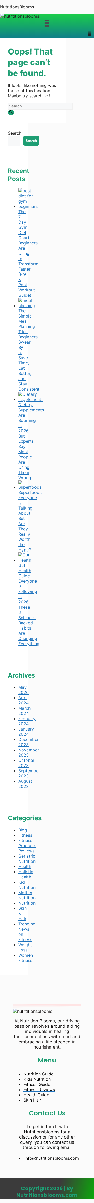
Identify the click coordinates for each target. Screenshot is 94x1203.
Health (24, 866)
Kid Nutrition (27, 884)
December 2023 (28, 742)
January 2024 (26, 731)
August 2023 (25, 784)
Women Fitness (25, 958)
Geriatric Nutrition (27, 858)
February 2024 (27, 721)
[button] (47, 23)
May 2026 (23, 690)
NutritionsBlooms (17, 6)
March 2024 (24, 710)
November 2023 (28, 752)
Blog (22, 830)
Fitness (25, 835)
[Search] (11, 112)
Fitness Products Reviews (27, 845)
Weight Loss (25, 947)
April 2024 (23, 700)
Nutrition (27, 903)
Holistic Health (25, 874)
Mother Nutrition (27, 895)
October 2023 (26, 763)
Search (14, 133)
